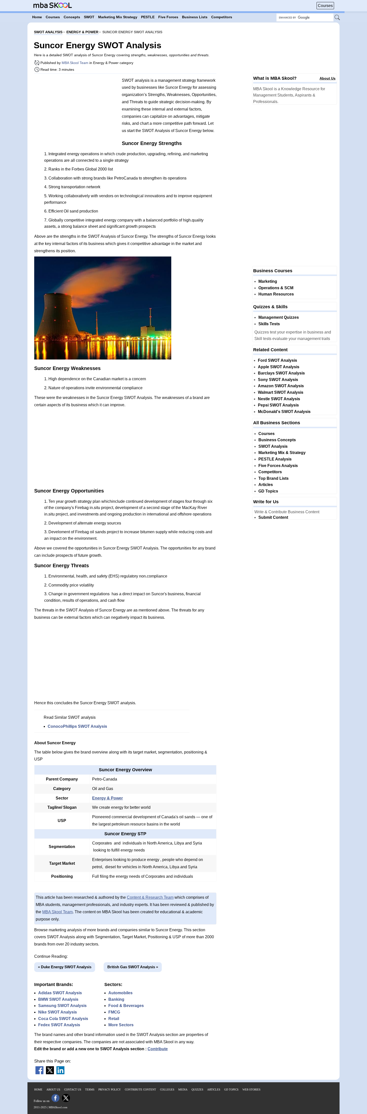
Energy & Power (107, 798)
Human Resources (276, 294)
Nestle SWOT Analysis (279, 399)
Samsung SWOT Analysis (62, 1006)
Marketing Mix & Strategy (282, 452)
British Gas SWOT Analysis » (132, 967)
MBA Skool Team (75, 63)
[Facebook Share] (39, 1073)
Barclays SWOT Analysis (281, 373)
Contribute (158, 1049)
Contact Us (72, 1089)
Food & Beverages (126, 1006)
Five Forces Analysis (278, 466)
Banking (116, 999)
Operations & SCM (275, 288)
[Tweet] (50, 1073)
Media (182, 1089)
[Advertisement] (76, 113)
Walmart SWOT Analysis (280, 392)
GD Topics (268, 491)
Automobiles (120, 993)
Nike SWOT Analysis (57, 1012)
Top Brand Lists (273, 478)
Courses (325, 6)
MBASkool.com (58, 1107)
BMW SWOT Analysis (58, 999)
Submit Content (273, 517)
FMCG (114, 1012)
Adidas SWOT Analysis (60, 993)
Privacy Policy (109, 1089)
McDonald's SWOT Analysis (284, 412)
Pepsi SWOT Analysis (278, 405)
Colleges (167, 1089)
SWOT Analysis (273, 446)
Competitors (270, 472)
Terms (89, 1089)
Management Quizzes (278, 317)
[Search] (338, 18)
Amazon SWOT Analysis (281, 386)
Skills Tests (269, 324)
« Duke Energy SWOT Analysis (64, 967)
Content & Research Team (150, 897)
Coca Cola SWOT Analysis (63, 1018)
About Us (328, 78)
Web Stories (251, 1089)
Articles (265, 484)
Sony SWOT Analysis (278, 380)
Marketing (267, 281)
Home (38, 1089)
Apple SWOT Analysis (278, 367)
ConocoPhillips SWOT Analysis (77, 726)
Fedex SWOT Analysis (59, 1025)
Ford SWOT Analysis (277, 360)
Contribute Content (140, 1089)
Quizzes (197, 1089)
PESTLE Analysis (275, 459)
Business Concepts (277, 440)
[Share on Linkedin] (60, 1073)
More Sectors (121, 1025)
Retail (113, 1018)
